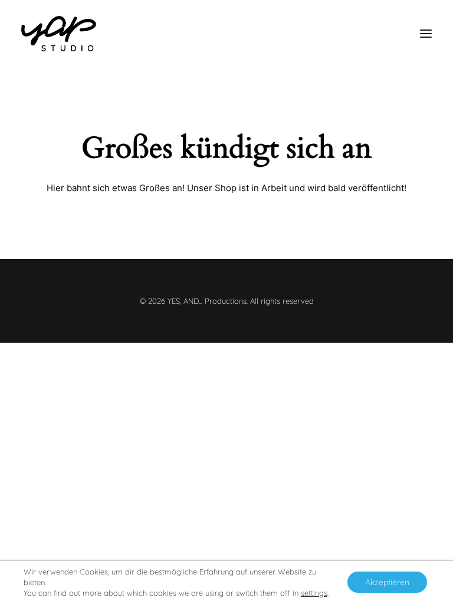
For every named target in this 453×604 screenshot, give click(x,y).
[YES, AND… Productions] (58, 33)
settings (314, 593)
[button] (426, 33)
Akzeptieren (387, 582)
